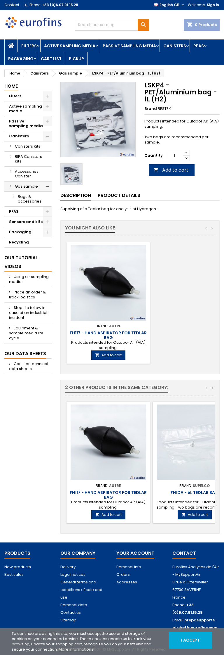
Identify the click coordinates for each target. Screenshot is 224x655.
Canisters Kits (27, 146)
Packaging (21, 59)
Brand (150, 108)
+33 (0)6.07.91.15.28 (60, 4)
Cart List (51, 59)
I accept (190, 640)
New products (17, 567)
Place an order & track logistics (27, 294)
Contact (11, 4)
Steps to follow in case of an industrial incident (28, 312)
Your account (135, 553)
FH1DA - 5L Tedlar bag (194, 492)
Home (11, 86)
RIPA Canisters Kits (28, 159)
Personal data (73, 605)
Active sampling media (69, 46)
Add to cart (170, 170)
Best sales (14, 574)
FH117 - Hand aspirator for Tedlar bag (108, 335)
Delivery (68, 567)
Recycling (19, 242)
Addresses (126, 582)
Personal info (128, 567)
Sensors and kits (26, 221)
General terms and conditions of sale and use (81, 589)
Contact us (70, 612)
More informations (76, 649)
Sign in (213, 4)
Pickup (76, 59)
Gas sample (26, 186)
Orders (123, 574)
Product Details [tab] (119, 195)
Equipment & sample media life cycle (26, 333)
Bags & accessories (29, 199)
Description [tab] (75, 195)
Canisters (174, 46)
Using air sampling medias (29, 279)
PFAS (198, 46)
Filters (29, 46)
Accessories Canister (26, 174)
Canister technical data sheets (28, 366)
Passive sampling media (129, 46)
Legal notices (72, 574)
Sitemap (68, 620)
